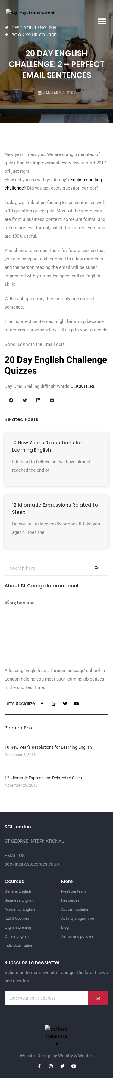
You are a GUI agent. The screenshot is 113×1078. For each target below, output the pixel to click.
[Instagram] (53, 704)
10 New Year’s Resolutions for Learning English (47, 446)
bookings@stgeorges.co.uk (32, 864)
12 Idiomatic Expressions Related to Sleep (43, 777)
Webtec (85, 1055)
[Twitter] (65, 704)
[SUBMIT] (98, 998)
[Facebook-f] (42, 704)
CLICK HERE (83, 386)
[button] (101, 21)
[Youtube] (76, 704)
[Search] (96, 568)
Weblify (65, 1055)
